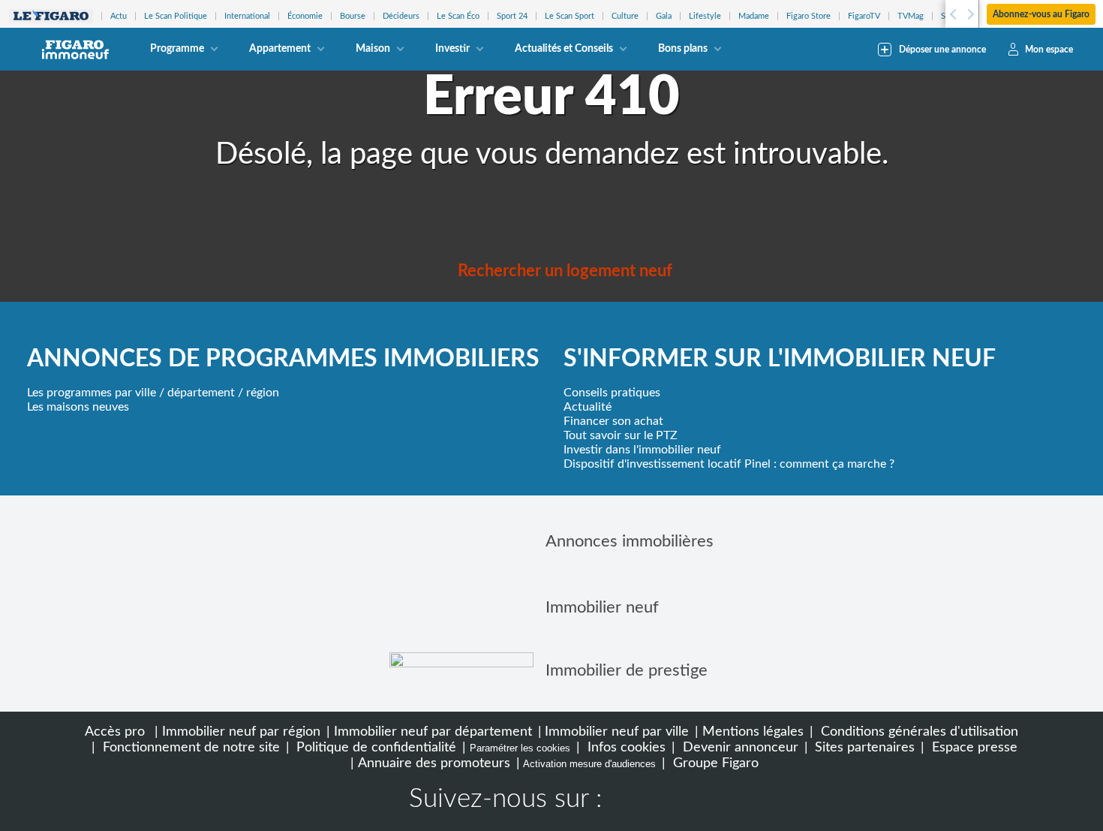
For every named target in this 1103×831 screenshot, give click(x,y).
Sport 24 (512, 16)
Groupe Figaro (714, 763)
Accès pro (115, 731)
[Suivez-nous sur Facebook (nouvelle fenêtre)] (628, 801)
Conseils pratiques (612, 393)
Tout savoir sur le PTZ (621, 435)
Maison (373, 49)
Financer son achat (613, 421)
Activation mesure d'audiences (589, 763)
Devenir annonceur (738, 747)
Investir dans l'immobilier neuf (642, 450)
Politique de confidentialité (374, 747)
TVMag (910, 16)
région (262, 393)
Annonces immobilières (629, 541)
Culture (625, 16)
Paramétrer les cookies (520, 748)
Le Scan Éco (458, 16)
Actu (118, 16)
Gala (664, 16)
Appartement (280, 49)
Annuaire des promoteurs (434, 763)
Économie (305, 16)
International (247, 16)
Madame (753, 16)
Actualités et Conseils (564, 49)
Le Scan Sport (569, 16)
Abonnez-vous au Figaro (1041, 14)
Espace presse (972, 747)
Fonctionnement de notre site (189, 747)
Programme (177, 49)
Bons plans (683, 49)
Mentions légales (753, 731)
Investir (452, 49)
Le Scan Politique (175, 16)
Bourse (352, 16)
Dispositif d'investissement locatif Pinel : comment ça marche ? (729, 464)
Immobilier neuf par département (433, 731)
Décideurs (401, 16)
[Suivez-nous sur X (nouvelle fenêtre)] (676, 801)
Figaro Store (808, 16)
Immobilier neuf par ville (617, 731)
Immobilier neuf (602, 607)
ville (145, 393)
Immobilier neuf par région (241, 731)
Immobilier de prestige (626, 670)
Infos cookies (625, 747)
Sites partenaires (863, 747)
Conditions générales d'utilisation (917, 731)
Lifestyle (705, 16)
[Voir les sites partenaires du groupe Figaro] (51, 16)
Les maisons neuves (78, 407)
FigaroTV (864, 16)
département (201, 393)
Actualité (588, 407)
